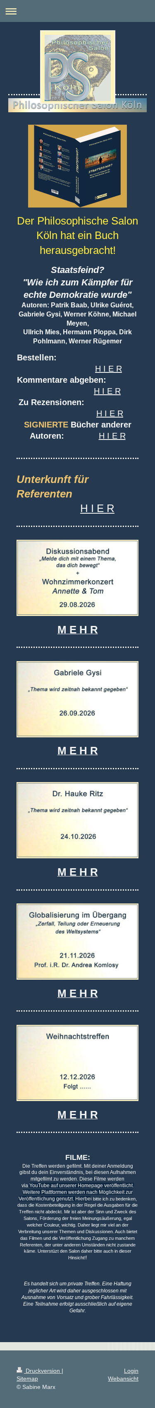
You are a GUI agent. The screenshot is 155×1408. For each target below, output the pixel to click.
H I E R (108, 368)
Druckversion (43, 1370)
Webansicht (123, 1378)
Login (131, 1370)
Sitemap (27, 1378)
